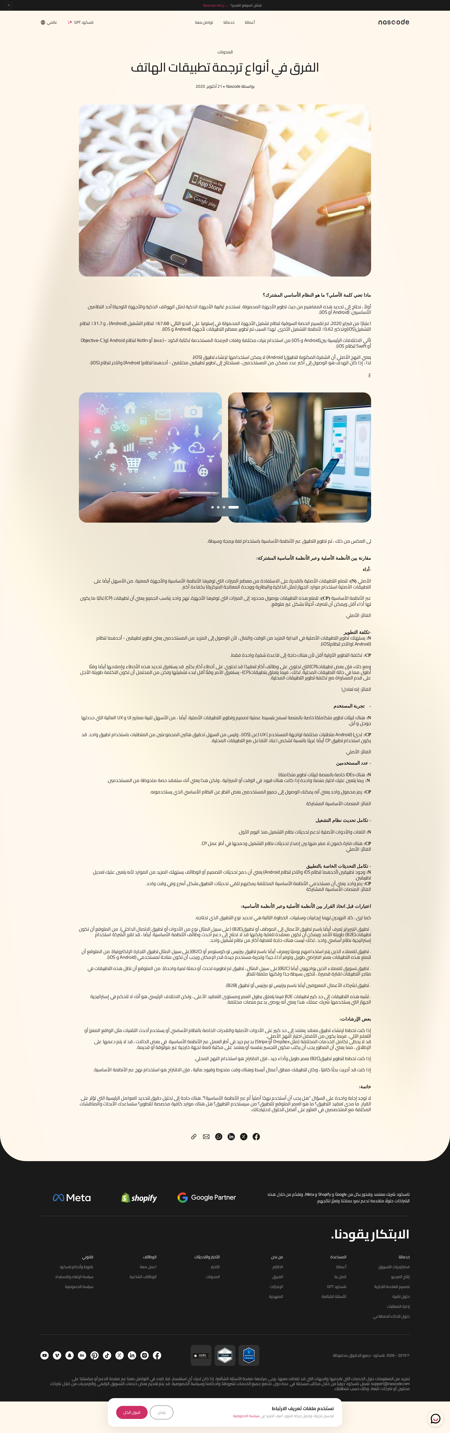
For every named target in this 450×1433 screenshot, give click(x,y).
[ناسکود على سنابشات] (69, 1355)
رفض (162, 1412)
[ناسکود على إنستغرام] (144, 1355)
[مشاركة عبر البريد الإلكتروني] (206, 1136)
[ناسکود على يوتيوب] (44, 1355)
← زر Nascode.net (216, 5)
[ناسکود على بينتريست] (94, 1355)
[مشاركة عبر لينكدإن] (231, 1136)
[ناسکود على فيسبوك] (157, 1355)
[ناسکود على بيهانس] (82, 1355)
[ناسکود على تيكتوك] (107, 1355)
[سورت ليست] (201, 1355)
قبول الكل (131, 1412)
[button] (233, 507)
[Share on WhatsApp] (218, 1136)
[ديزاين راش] (249, 1355)
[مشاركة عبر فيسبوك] (256, 1136)
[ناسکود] (394, 21)
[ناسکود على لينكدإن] (132, 1355)
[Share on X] (243, 1136)
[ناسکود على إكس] (119, 1355)
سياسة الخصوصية (246, 1415)
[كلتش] (225, 1355)
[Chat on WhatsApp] (436, 1419)
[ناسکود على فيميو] (57, 1355)
